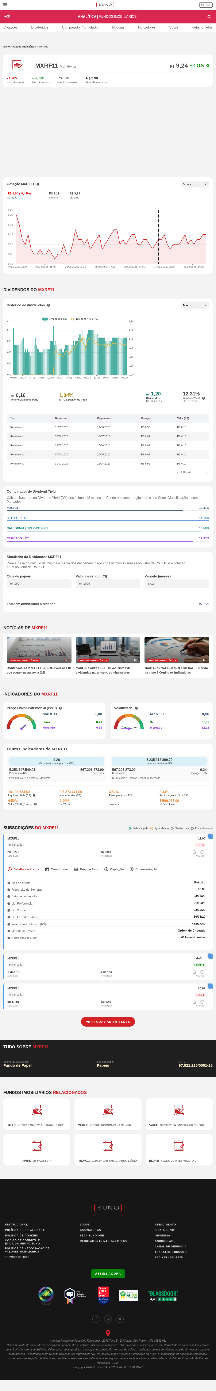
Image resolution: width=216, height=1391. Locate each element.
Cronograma (60, 869)
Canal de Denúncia (171, 1246)
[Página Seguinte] (206, 471)
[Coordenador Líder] (8, 937)
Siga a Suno (164, 1230)
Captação (117, 869)
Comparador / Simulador (80, 27)
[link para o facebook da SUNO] (96, 1319)
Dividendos (39, 27)
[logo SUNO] (105, 5)
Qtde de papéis (19, 576)
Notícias (118, 27)
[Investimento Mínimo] (8, 924)
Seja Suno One (92, 1235)
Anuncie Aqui (166, 1241)
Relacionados (202, 27)
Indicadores (146, 27)
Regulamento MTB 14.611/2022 (104, 1241)
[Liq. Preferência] (8, 903)
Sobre (173, 27)
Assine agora (108, 1273)
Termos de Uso (17, 1257)
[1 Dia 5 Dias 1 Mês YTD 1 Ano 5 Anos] (195, 184)
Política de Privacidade (25, 1230)
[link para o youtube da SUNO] (120, 1319)
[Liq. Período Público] (8, 917)
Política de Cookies (21, 1235)
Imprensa (162, 1235)
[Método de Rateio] (8, 930)
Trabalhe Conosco (171, 1252)
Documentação (146, 869)
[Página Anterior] (197, 471)
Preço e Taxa (89, 869)
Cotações (10, 27)
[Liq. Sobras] (8, 910)
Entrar (206, 5)
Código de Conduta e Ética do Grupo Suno (22, 1242)
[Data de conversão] (8, 896)
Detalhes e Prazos (26, 869)
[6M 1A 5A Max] (195, 305)
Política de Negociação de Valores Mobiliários (27, 1250)
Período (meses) (157, 576)
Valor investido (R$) (91, 576)
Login (84, 1224)
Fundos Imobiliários (24, 46)
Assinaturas (90, 1230)
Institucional (16, 1224)
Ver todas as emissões (108, 1021)
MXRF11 (13, 838)
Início (6, 46)
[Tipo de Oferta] (8, 882)
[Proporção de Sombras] (8, 889)
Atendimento (165, 1224)
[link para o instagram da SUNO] (108, 1319)
